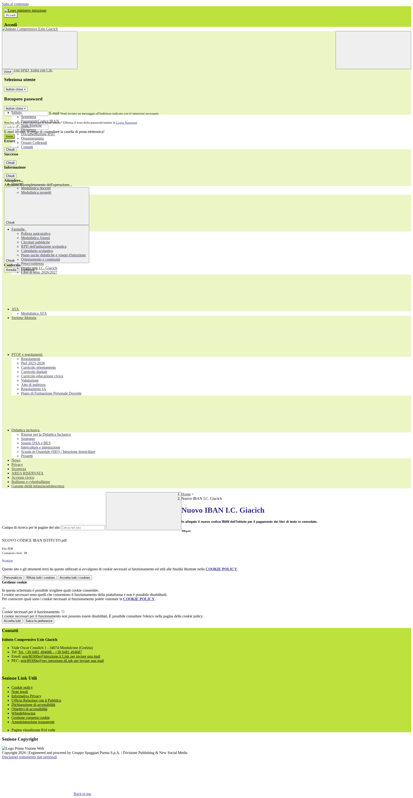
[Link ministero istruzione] (25, 10)
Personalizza (13, 577)
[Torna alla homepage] (206, 29)
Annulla (11, 270)
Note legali (19, 692)
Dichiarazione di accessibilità (33, 705)
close (7, 71)
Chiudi (10, 149)
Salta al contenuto (15, 4)
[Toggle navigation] (39, 50)
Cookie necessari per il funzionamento (31, 612)
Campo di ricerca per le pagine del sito (31, 527)
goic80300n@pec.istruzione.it (62, 661)
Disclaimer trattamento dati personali (29, 757)
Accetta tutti (75, 577)
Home (186, 494)
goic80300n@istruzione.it (61, 656)
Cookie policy (22, 687)
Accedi (11, 15)
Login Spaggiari (126, 122)
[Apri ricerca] (373, 50)
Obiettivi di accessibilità (29, 709)
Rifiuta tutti (41, 577)
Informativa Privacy (26, 696)
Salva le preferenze (39, 621)
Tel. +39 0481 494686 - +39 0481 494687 (50, 652)
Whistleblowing (23, 713)
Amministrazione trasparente (32, 722)
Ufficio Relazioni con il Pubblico (36, 700)
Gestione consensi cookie (30, 717)
